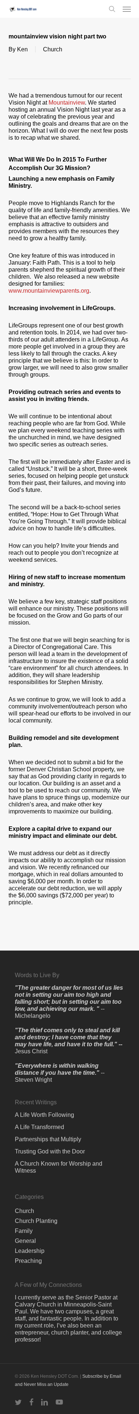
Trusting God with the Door (50, 1151)
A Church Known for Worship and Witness (58, 1167)
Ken (22, 49)
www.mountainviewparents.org (49, 291)
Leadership (29, 1251)
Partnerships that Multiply (48, 1139)
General (25, 1241)
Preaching (28, 1261)
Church (52, 49)
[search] (112, 8)
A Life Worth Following (44, 1115)
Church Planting (36, 1221)
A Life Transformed (39, 1127)
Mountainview (67, 102)
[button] (127, 9)
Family (24, 1231)
